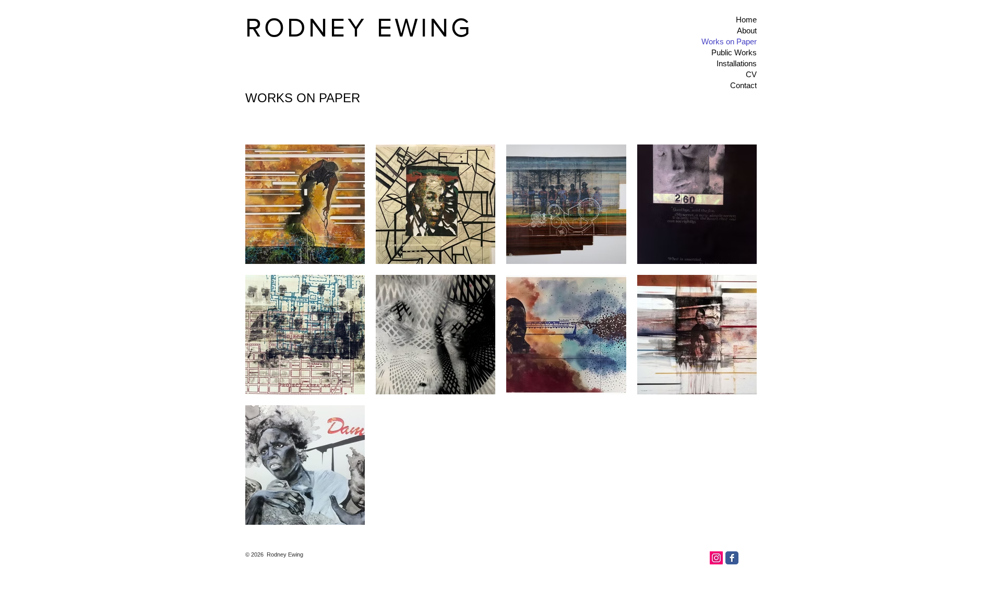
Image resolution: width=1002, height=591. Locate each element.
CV (751, 74)
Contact (743, 85)
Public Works (734, 52)
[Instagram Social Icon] (716, 557)
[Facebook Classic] (731, 557)
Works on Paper (729, 41)
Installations (737, 63)
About (747, 30)
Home (746, 19)
